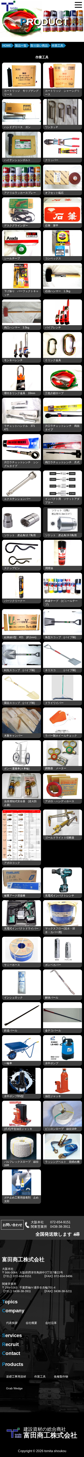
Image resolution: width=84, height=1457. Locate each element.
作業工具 (57, 45)
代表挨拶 (12, 1322)
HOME (6, 45)
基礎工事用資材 (16, 1376)
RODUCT (44, 21)
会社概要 (31, 1322)
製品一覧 (21, 45)
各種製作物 (61, 1376)
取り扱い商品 (39, 45)
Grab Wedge (14, 1388)
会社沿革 (51, 1322)
